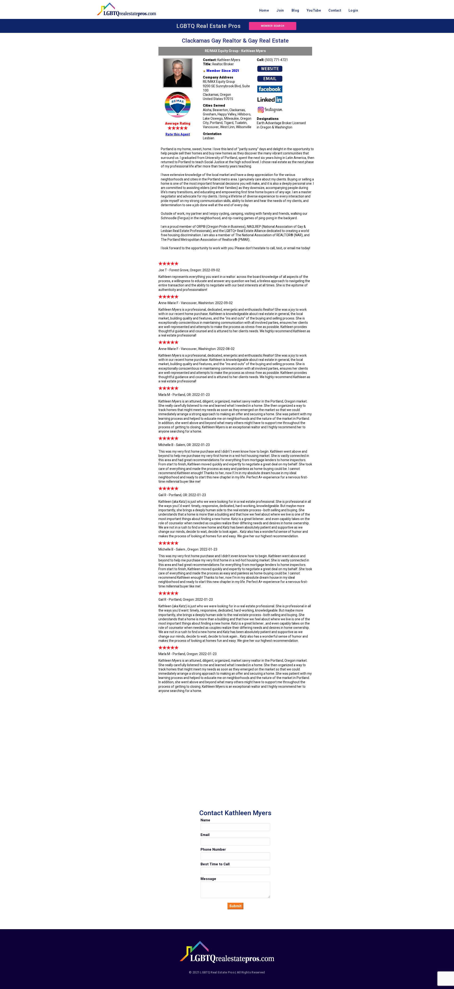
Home (264, 10)
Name (205, 820)
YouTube (314, 10)
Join (280, 10)
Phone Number (213, 849)
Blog (295, 10)
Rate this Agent (178, 134)
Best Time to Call (215, 864)
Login (353, 10)
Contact (334, 10)
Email (205, 834)
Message (208, 878)
